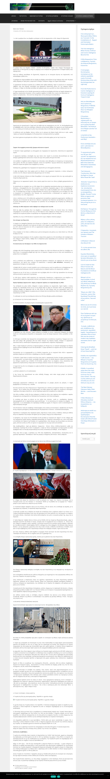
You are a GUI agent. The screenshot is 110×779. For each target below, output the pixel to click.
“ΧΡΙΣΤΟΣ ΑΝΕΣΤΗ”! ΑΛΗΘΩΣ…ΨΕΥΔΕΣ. (23, 768)
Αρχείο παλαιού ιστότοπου (55, 21)
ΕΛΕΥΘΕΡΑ (41, 21)
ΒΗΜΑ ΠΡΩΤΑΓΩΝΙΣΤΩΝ (28, 21)
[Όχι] (108, 775)
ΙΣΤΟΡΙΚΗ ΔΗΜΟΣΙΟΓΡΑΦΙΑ (84, 16)
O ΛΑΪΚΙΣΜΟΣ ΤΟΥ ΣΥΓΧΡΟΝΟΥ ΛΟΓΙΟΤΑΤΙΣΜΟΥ (26, 767)
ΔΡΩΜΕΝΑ (14, 21)
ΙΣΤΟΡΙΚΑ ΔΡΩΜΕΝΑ (52, 16)
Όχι (59, 776)
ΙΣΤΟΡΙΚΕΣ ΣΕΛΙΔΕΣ (67, 16)
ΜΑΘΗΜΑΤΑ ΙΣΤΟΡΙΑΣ (36, 16)
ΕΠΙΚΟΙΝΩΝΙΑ (70, 21)
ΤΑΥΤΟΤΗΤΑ (22, 16)
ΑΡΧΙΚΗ (14, 16)
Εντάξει (53, 776)
